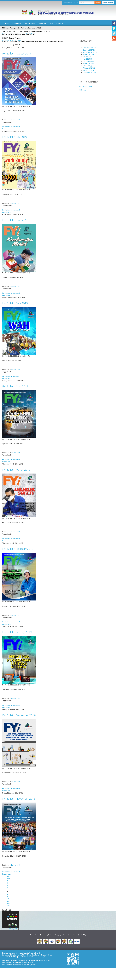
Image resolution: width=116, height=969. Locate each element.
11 (8, 901)
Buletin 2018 (15, 782)
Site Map (83, 934)
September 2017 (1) (90, 52)
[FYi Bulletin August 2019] (19, 81)
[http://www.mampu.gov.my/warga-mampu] (77, 941)
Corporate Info (17, 23)
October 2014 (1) (89, 61)
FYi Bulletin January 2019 (17, 632)
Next (8, 903)
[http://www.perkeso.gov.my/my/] (70, 941)
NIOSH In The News (28, 34)
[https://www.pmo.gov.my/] (45, 941)
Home (7, 23)
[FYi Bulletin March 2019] (19, 495)
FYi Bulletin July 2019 (14, 137)
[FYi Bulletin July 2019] (19, 164)
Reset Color (12, 919)
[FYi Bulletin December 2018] (19, 743)
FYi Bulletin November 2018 (19, 798)
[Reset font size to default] (13, 926)
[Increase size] (9, 926)
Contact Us (59, 23)
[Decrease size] (16, 926)
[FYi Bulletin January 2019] (19, 660)
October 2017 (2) (89, 50)
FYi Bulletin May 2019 (15, 303)
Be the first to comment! (11, 127)
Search (98, 2)
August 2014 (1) (88, 63)
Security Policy (47, 934)
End (8, 905)
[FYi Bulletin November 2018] (19, 826)
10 (8, 899)
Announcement (30, 23)
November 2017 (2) (89, 48)
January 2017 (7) (88, 57)
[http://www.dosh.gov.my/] (64, 941)
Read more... (6, 129)
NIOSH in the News (86, 86)
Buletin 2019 (15, 120)
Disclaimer (73, 934)
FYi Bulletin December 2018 (19, 715)
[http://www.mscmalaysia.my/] (52, 941)
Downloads (42, 23)
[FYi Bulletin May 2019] (19, 331)
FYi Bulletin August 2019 (16, 53)
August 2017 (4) (88, 54)
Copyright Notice (61, 934)
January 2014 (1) (88, 70)
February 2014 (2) (89, 68)
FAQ (51, 23)
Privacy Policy (34, 934)
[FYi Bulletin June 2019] (19, 248)
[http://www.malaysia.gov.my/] (39, 941)
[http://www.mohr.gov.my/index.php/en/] (58, 941)
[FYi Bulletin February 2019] (19, 576)
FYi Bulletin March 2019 (16, 469)
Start (8, 876)
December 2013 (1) (89, 72)
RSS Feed (82, 90)
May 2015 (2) (87, 59)
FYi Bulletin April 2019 (15, 386)
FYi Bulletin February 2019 (18, 549)
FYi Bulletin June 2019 (15, 220)
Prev (8, 878)
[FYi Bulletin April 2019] (19, 414)
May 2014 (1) (87, 66)
